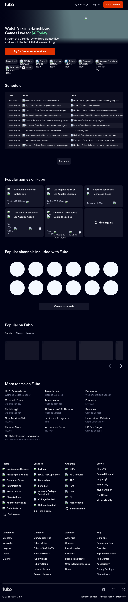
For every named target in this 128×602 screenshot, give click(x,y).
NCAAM (28, 61)
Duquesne (91, 391)
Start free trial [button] (113, 4)
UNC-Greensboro (15, 391)
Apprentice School (56, 427)
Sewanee (90, 409)
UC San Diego (93, 427)
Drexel (43, 61)
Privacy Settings (105, 569)
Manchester (52, 400)
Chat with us (103, 574)
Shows (19, 333)
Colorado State (14, 400)
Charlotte (87, 61)
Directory (121, 596)
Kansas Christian (108, 61)
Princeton (90, 400)
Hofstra (57, 61)
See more (64, 161)
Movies (30, 333)
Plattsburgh (11, 409)
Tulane (72, 61)
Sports (8, 333)
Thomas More (13, 427)
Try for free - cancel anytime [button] (30, 51)
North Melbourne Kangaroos (22, 436)
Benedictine (52, 391)
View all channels (64, 306)
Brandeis (14, 67)
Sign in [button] (96, 4)
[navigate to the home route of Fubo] (9, 4)
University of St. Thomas (59, 409)
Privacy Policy (107, 596)
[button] (111, 366)
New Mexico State (16, 418)
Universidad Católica (97, 418)
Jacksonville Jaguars (57, 418)
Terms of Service (89, 596)
